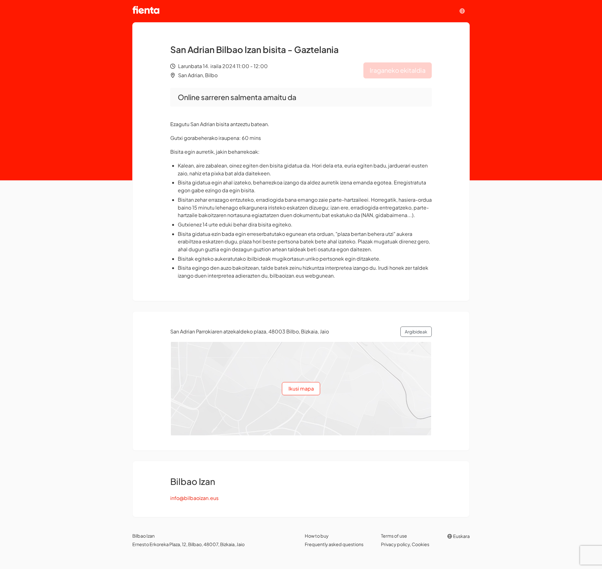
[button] (462, 11)
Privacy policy (395, 544)
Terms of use (394, 536)
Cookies (420, 544)
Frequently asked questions (334, 544)
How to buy (317, 536)
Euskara (461, 536)
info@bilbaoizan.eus (194, 498)
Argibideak (416, 331)
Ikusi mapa (301, 388)
